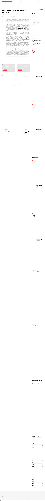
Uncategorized (33, 487)
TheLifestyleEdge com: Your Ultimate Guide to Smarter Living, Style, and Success (37, 380)
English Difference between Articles (21, 28)
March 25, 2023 (22, 68)
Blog (32, 445)
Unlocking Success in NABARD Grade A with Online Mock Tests (26, 131)
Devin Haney (3, 14)
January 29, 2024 (27, 133)
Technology (33, 483)
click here (33, 43)
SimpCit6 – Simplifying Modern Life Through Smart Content (37, 24)
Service (33, 481)
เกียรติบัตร (33, 40)
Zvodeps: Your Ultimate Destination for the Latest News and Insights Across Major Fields (37, 437)
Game (33, 464)
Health (33, 468)
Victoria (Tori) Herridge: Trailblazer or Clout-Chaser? (37, 19)
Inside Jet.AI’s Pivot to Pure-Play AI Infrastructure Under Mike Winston (37, 15)
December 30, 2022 (7, 14)
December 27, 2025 (38, 240)
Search (41, 9)
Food (32, 462)
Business (33, 447)
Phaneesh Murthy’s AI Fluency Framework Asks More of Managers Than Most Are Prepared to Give (38, 22)
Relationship (33, 479)
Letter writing (26, 38)
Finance (33, 460)
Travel (33, 485)
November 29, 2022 (8, 68)
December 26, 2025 (34, 325)
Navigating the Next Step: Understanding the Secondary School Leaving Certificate (16, 85)
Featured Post (33, 458)
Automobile (33, 443)
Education (6, 129)
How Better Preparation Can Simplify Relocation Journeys (37, 17)
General (33, 466)
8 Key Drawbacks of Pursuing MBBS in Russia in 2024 (6, 131)
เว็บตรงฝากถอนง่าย (34, 37)
